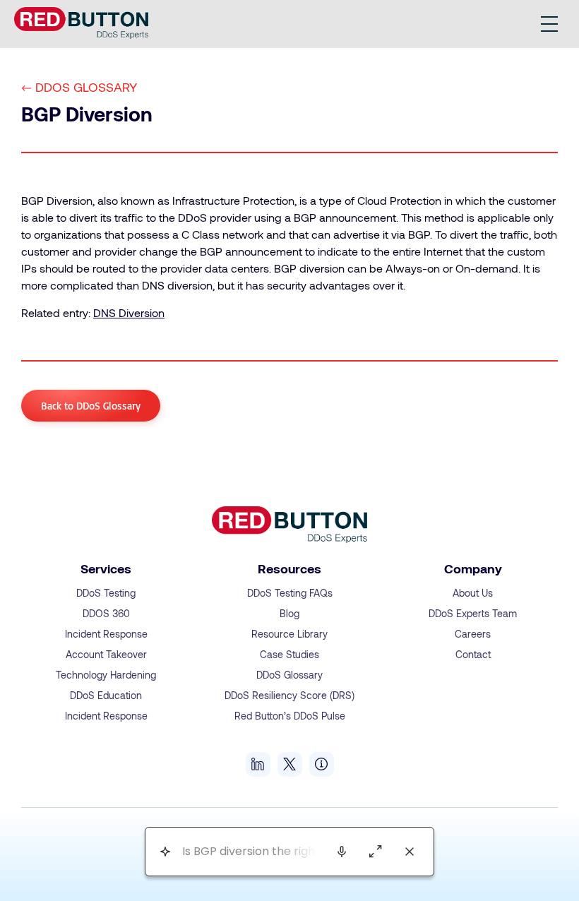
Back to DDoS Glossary (91, 405)
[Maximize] (376, 852)
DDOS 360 (106, 613)
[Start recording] (342, 852)
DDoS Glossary (86, 87)
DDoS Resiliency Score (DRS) (289, 695)
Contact (473, 654)
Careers (473, 634)
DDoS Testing (106, 593)
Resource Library (289, 634)
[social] (258, 764)
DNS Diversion (129, 312)
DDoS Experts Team (473, 613)
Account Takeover (106, 654)
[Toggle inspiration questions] (165, 852)
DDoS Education (106, 695)
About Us (473, 593)
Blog (289, 613)
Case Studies (289, 654)
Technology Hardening (106, 675)
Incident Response (106, 634)
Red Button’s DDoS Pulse (289, 716)
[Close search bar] (409, 852)
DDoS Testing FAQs (290, 593)
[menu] (549, 24)
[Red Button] (81, 23)
